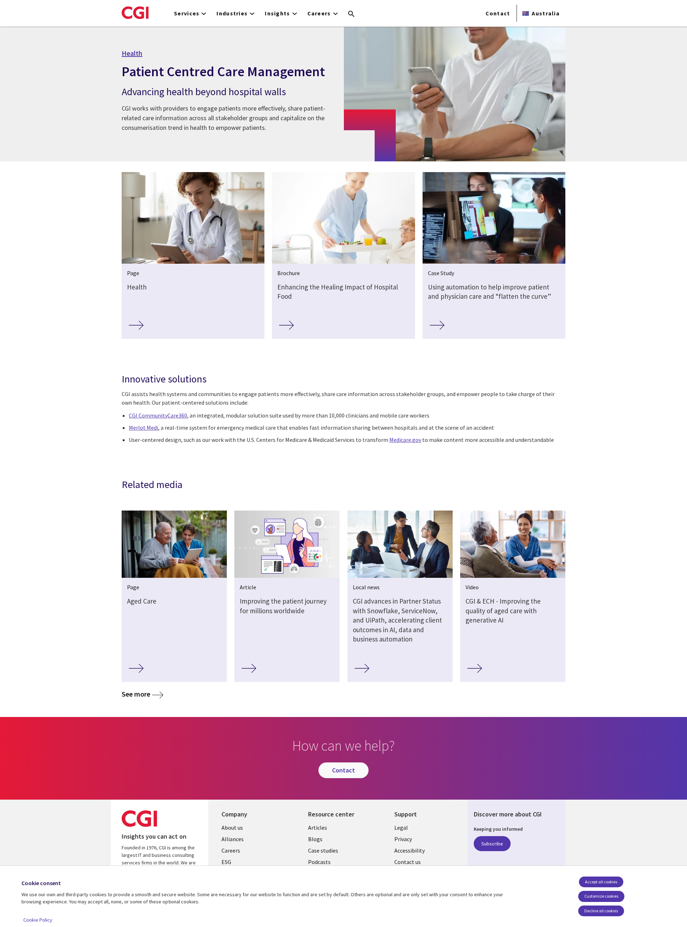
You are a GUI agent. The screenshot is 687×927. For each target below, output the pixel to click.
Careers (230, 850)
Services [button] (186, 13)
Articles (317, 827)
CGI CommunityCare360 (158, 415)
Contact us (407, 861)
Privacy (403, 839)
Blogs (315, 839)
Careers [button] (319, 13)
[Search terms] (351, 14)
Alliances (232, 839)
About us (232, 827)
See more (136, 693)
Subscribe (492, 843)
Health (132, 53)
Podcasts (319, 861)
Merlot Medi (143, 427)
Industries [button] (232, 13)
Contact (498, 13)
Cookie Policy (37, 920)
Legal (401, 827)
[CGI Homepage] (135, 12)
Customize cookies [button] (601, 896)
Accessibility (409, 850)
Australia (546, 13)
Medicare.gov (405, 439)
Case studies (323, 850)
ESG (226, 861)
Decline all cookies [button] (601, 910)
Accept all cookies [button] (601, 881)
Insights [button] (277, 13)
